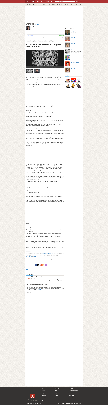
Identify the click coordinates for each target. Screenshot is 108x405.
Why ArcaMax (71, 393)
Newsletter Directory (73, 397)
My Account (71, 392)
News (56, 390)
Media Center (71, 395)
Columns (57, 393)
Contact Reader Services (73, 390)
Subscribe (61, 35)
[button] (29, 58)
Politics (66, 4)
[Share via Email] (46, 265)
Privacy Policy (62, 403)
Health (43, 4)
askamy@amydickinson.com (47, 253)
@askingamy (29, 256)
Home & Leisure (51, 4)
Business (29, 4)
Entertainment (36, 4)
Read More (40, 281)
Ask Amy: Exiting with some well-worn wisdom (38, 276)
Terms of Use (68, 403)
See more (80, 90)
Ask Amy (28, 278)
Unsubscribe (73, 403)
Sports (72, 4)
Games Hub (78, 4)
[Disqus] (45, 337)
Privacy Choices (78, 403)
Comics (56, 392)
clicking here (52, 41)
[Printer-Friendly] (43, 265)
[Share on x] (38, 265)
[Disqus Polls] (45, 307)
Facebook (35, 256)
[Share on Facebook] (36, 265)
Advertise (58, 403)
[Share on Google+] (41, 265)
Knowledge (59, 4)
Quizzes (56, 395)
